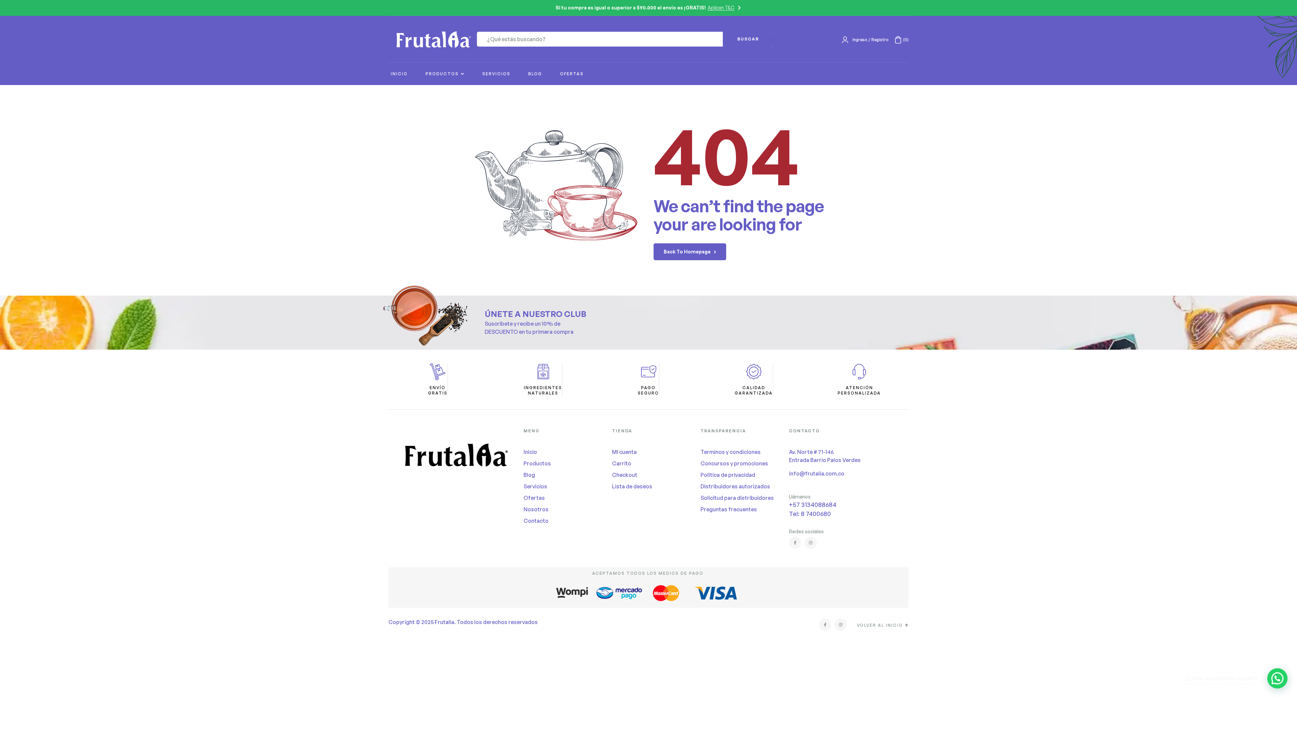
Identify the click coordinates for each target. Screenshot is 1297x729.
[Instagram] (811, 543)
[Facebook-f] (795, 543)
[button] (1277, 678)
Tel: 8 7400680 (810, 513)
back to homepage (687, 251)
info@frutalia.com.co (816, 473)
